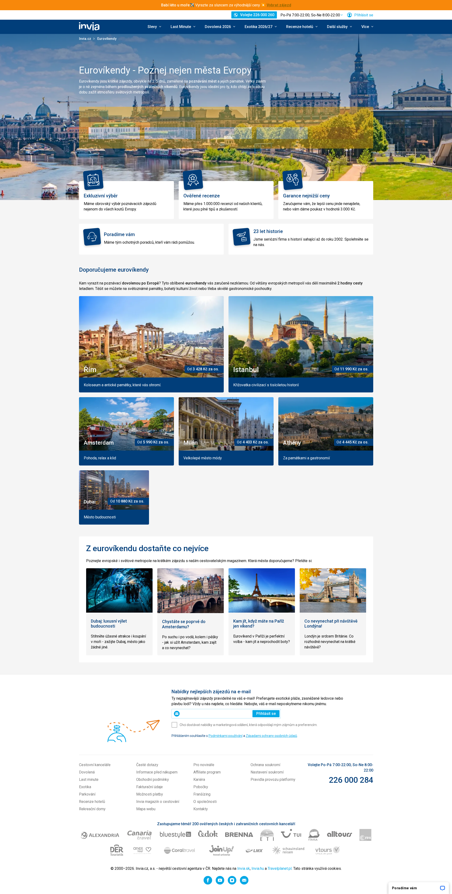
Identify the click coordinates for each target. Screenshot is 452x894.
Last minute (88, 779)
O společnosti (205, 801)
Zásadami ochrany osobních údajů (271, 736)
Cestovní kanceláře (95, 765)
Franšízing (201, 794)
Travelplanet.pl (280, 868)
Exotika (85, 787)
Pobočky (200, 787)
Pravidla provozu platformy (273, 779)
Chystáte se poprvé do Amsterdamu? (183, 624)
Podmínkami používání (225, 736)
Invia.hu (258, 868)
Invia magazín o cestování (157, 801)
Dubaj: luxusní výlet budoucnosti (109, 624)
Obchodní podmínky (152, 779)
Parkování (87, 794)
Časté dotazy (147, 765)
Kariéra (199, 779)
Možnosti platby (149, 794)
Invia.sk (243, 868)
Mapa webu (145, 809)
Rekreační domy (92, 809)
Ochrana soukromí (265, 765)
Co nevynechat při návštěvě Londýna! (331, 624)
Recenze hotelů (92, 801)
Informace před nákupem (156, 772)
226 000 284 (351, 780)
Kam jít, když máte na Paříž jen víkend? (258, 624)
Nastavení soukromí (267, 772)
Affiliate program (207, 772)
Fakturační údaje (149, 787)
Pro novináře (203, 765)
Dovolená (87, 772)
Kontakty (200, 809)
